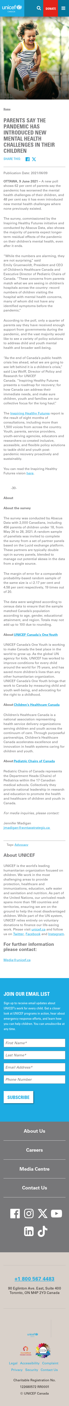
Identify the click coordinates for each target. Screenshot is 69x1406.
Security (31, 1370)
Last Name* (15, 1055)
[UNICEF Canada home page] (34, 1336)
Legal (13, 1363)
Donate (51, 9)
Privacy (17, 1370)
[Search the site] (39, 8)
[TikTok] (40, 1227)
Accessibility (30, 1363)
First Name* (16, 1043)
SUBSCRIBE (18, 1097)
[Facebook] (27, 159)
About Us (34, 1131)
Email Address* (18, 1067)
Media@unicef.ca (17, 960)
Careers (34, 1150)
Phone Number (18, 1079)
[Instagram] (26, 1210)
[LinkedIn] (26, 1227)
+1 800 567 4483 (34, 1279)
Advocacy (21, 844)
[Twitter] (34, 159)
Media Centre (34, 1169)
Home (6, 109)
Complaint (50, 1363)
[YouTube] (54, 1210)
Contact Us (34, 1188)
